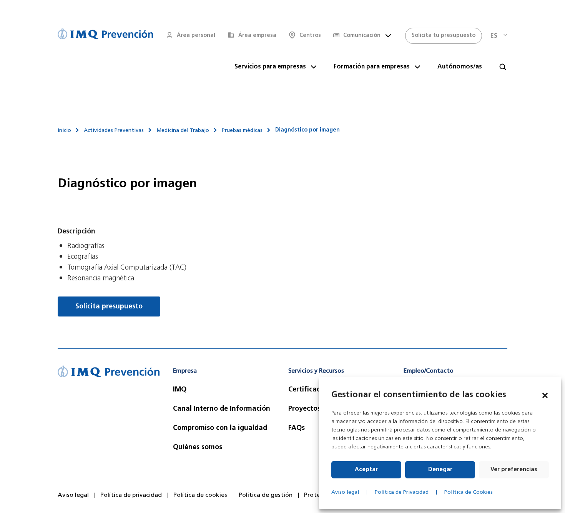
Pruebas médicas (242, 130)
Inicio (64, 130)
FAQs (296, 428)
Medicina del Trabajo (182, 130)
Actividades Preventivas (114, 130)
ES (493, 36)
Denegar (440, 470)
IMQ (179, 389)
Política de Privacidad (402, 492)
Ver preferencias (513, 470)
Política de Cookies (468, 492)
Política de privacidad (131, 495)
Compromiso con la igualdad (220, 428)
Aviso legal (345, 492)
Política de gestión (265, 495)
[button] (545, 395)
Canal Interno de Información (221, 409)
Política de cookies (200, 495)
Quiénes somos (197, 447)
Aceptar (366, 470)
